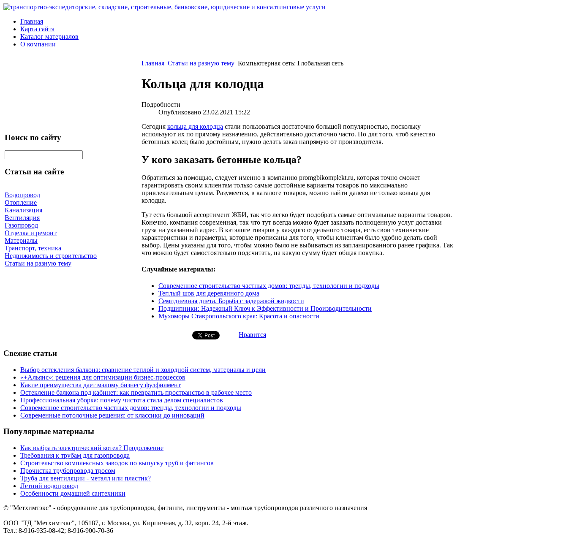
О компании (38, 44)
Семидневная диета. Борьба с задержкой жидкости (231, 300)
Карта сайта (37, 29)
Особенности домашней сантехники (72, 493)
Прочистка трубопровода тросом (67, 470)
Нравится (252, 334)
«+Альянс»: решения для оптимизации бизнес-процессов (102, 377)
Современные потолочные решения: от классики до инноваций (112, 415)
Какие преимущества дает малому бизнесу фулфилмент (100, 384)
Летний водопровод (49, 485)
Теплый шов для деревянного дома (208, 293)
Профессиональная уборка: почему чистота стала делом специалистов (121, 400)
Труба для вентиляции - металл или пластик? (85, 478)
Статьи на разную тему (201, 63)
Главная (31, 21)
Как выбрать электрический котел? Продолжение (91, 447)
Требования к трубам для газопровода (75, 455)
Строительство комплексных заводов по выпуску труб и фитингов (117, 463)
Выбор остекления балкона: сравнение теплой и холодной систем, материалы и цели (143, 369)
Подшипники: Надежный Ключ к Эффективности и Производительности (265, 308)
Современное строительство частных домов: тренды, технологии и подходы (268, 285)
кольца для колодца (195, 126)
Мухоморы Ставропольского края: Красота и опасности (238, 316)
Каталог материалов (49, 36)
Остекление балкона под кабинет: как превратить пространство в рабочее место (136, 392)
